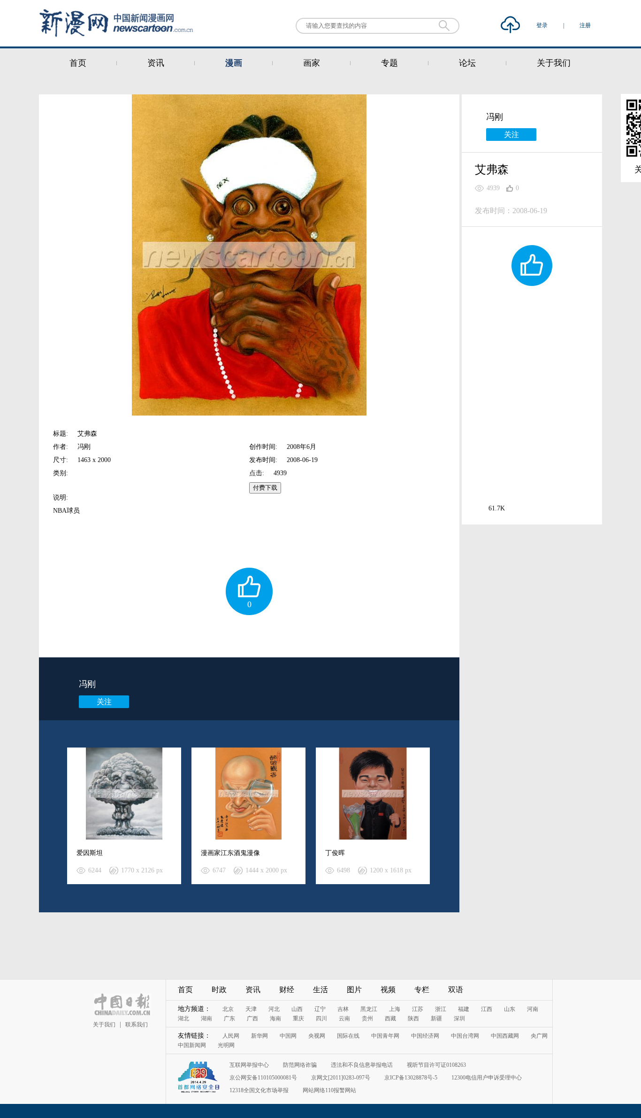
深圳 (459, 1018)
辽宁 (320, 1009)
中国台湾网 (465, 1036)
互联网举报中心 (249, 1065)
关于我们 (554, 63)
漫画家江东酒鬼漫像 (230, 852)
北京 (228, 1009)
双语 (455, 990)
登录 (542, 25)
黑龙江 (368, 1009)
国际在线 (348, 1036)
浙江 (440, 1009)
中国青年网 (385, 1036)
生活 (320, 990)
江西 (486, 1009)
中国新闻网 (192, 1045)
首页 (77, 63)
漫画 (233, 63)
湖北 (183, 1018)
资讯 (155, 63)
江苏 (417, 1009)
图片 (354, 990)
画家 (311, 63)
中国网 (288, 1036)
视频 (388, 990)
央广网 (539, 1036)
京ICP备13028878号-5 (410, 1077)
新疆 (436, 1018)
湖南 (206, 1018)
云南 (344, 1018)
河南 (532, 1009)
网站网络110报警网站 (329, 1090)
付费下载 (265, 487)
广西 (252, 1018)
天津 (251, 1009)
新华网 (259, 1036)
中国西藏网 (505, 1036)
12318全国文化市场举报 (259, 1090)
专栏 (421, 990)
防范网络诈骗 (300, 1065)
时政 (219, 990)
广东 (229, 1018)
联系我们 (136, 1024)
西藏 (390, 1018)
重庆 (298, 1018)
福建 (463, 1009)
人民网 (230, 1036)
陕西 (413, 1018)
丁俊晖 (335, 852)
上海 (394, 1009)
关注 (104, 702)
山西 (297, 1009)
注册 (585, 25)
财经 (286, 990)
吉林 (343, 1009)
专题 (389, 63)
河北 (274, 1009)
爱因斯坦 (89, 852)
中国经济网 (425, 1036)
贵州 (367, 1018)
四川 (321, 1018)
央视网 (316, 1036)
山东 (509, 1009)
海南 (275, 1018)
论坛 (467, 63)
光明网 (226, 1045)
